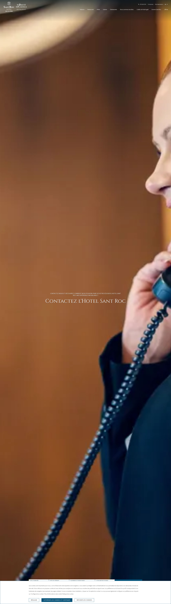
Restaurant (90, 9)
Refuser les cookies (84, 600)
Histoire (82, 9)
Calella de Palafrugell (142, 9)
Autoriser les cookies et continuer (57, 600)
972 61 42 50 (143, 4)
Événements (113, 9)
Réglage (34, 600)
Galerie (105, 9)
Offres (166, 9)
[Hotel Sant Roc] (9, 7)
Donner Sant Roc (156, 9)
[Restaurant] (21, 7)
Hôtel (98, 9)
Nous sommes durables (126, 9)
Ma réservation (159, 4)
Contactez (150, 4)
